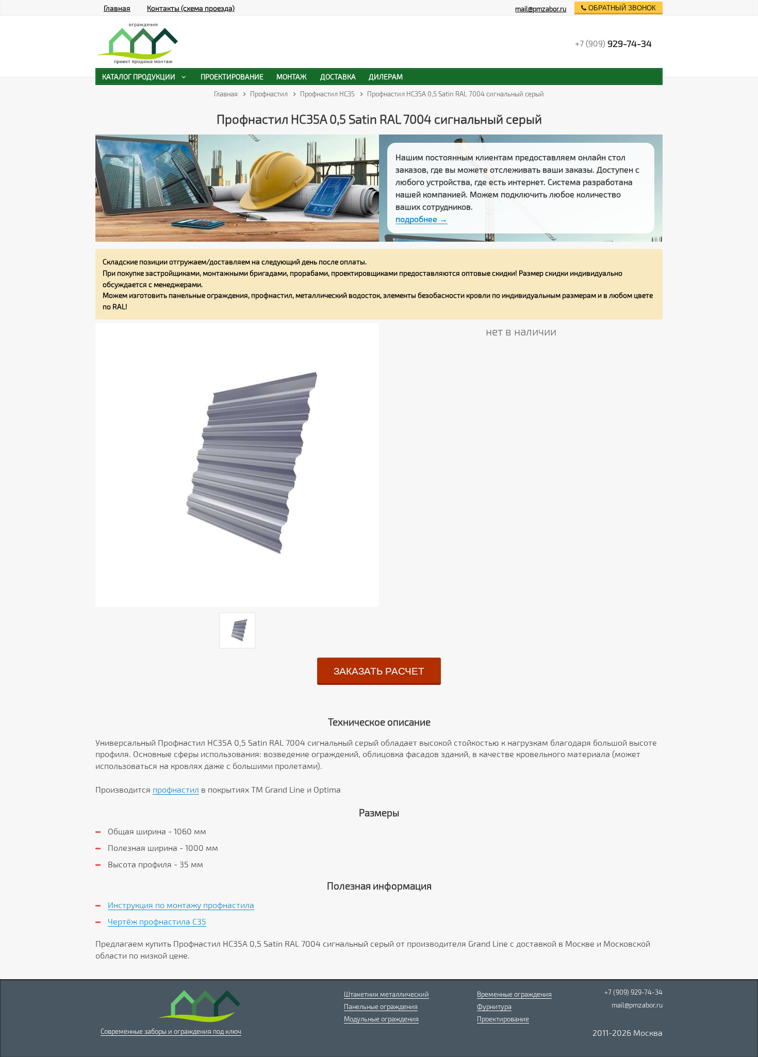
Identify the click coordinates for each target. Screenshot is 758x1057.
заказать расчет (379, 671)
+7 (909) (613, 43)
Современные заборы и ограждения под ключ (171, 1031)
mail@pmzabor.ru (540, 9)
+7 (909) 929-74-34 (633, 992)
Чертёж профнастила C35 (157, 921)
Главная (117, 8)
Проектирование (503, 1019)
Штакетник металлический (386, 994)
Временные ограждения (514, 994)
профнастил (176, 789)
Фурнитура (494, 1006)
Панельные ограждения (381, 1006)
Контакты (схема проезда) (191, 8)
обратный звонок (621, 8)
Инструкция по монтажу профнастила (181, 905)
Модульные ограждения (381, 1019)
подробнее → (422, 219)
